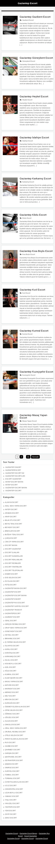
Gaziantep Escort (27, 3)
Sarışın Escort (11, 753)
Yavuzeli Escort (12, 803)
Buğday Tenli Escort (14, 535)
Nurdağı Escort (12, 703)
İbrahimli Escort (12, 639)
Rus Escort (10, 742)
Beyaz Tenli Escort (13, 524)
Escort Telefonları (14, 570)
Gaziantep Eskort (13, 467)
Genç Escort (11, 621)
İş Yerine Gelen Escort (15, 642)
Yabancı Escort (12, 796)
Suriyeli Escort (12, 771)
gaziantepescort (13, 470)
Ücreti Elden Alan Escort (16, 782)
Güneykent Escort (28, 61)
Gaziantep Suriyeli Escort (17, 606)
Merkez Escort (12, 692)
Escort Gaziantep (13, 479)
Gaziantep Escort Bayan (16, 488)
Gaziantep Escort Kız (14, 473)
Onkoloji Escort (12, 725)
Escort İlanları (12, 552)
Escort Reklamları (13, 560)
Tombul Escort (12, 775)
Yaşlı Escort (10, 800)
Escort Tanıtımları (13, 567)
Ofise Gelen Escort (14, 710)
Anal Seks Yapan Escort (16, 506)
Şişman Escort (11, 764)
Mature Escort (12, 685)
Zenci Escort (11, 818)
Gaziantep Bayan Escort (16, 588)
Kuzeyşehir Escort (28, 375)
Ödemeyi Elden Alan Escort (17, 707)
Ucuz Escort (11, 786)
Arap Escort (10, 517)
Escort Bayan (11, 545)
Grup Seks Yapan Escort (16, 628)
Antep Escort (11, 485)
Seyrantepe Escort (14, 760)
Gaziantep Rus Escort (15, 603)
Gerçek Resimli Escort (15, 624)
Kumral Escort (27, 334)
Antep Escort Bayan (14, 482)
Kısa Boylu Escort (28, 254)
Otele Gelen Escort (14, 735)
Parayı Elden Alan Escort (16, 739)
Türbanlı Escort (12, 778)
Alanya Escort (11, 502)
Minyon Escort (11, 699)
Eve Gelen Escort (13, 578)
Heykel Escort (27, 100)
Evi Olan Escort (12, 581)
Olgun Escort (11, 721)
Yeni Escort (10, 811)
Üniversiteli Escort (14, 789)
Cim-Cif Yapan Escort (14, 542)
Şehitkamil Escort (13, 757)
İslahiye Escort (27, 141)
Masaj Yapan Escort (29, 421)
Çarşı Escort (11, 538)
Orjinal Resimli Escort (15, 732)
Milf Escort (10, 696)
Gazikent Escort (28, 20)
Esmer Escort (11, 574)
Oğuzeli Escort (12, 717)
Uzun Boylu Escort (13, 793)
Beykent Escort (12, 527)
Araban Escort (12, 513)
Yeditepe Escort (12, 807)
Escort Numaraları (14, 556)
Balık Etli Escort (12, 520)
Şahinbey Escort (12, 750)
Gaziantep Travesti (13, 610)
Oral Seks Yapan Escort (16, 728)
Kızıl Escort (26, 293)
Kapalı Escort (11, 649)
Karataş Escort (12, 653)
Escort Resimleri (13, 563)
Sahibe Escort (11, 746)
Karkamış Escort (28, 182)
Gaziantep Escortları (15, 476)
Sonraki (35, 457)
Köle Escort (10, 671)
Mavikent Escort (12, 689)
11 (28, 457)
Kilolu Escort (26, 218)
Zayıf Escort (10, 814)
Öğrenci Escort (12, 714)
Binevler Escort (12, 531)
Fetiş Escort (10, 585)
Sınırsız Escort (12, 768)
